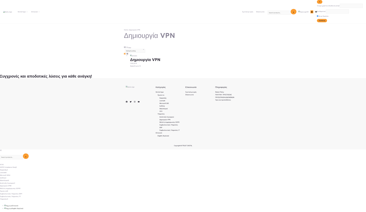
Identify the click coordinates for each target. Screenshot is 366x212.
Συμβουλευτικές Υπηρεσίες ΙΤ (169, 130)
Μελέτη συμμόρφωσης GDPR (169, 122)
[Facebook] (127, 102)
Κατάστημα (22, 12)
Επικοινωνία (260, 12)
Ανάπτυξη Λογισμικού (166, 117)
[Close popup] (319, 2)
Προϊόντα (161, 95)
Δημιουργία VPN (164, 120)
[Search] (293, 11)
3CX (160, 111)
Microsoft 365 (164, 103)
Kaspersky (162, 98)
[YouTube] (139, 102)
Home (126, 30)
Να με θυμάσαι (323, 16)
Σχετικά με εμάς (247, 12)
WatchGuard (163, 109)
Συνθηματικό (321, 11)
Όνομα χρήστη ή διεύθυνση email (328, 6)
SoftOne (162, 106)
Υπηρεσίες (161, 114)
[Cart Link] (311, 11)
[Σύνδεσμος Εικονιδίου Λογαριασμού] (316, 12)
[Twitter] (131, 102)
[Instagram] (135, 102)
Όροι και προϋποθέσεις (223, 100)
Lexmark (162, 101)
